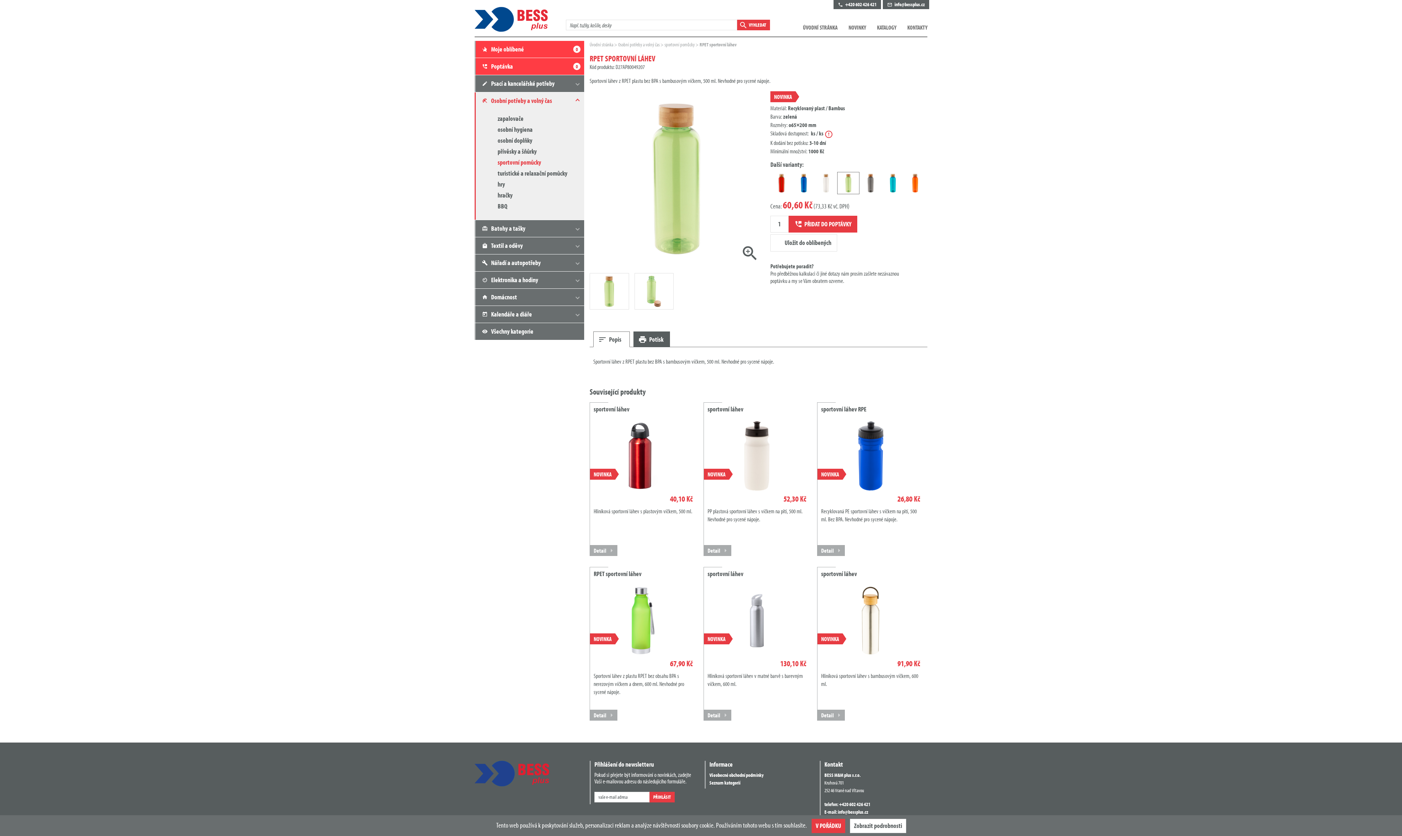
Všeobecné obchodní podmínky (736, 775)
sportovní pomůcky (519, 162)
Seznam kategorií (724, 782)
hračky (505, 195)
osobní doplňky (515, 140)
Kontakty (917, 27)
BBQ (502, 206)
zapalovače (511, 118)
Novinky (857, 27)
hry (501, 184)
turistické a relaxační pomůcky (532, 173)
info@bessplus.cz (853, 812)
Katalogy (886, 27)
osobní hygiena (515, 129)
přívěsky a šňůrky (517, 151)
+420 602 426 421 (854, 804)
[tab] (611, 339)
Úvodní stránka (820, 27)
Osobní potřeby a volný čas (639, 44)
